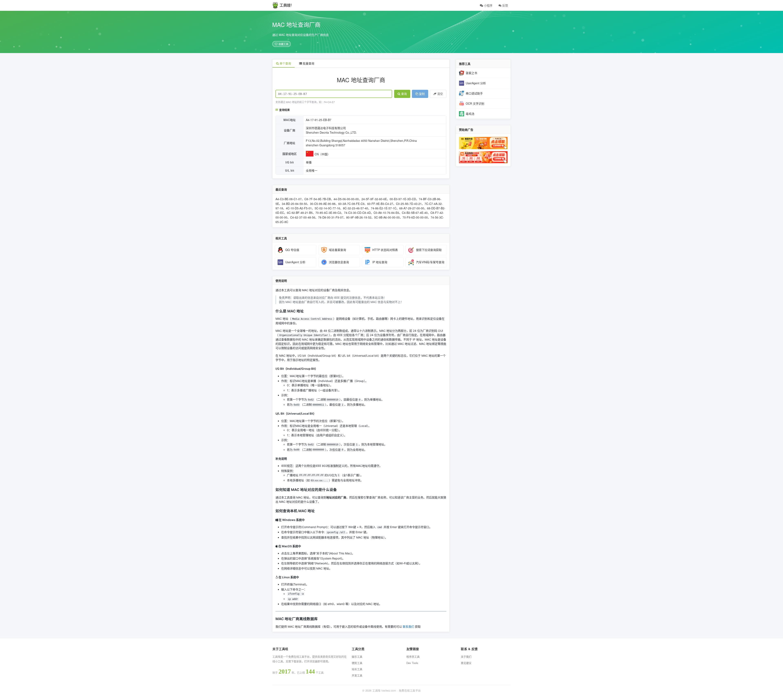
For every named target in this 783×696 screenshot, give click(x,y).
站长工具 (357, 669)
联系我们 (408, 626)
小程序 (487, 5)
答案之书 (471, 73)
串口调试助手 (474, 93)
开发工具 (357, 675)
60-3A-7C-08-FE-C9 (351, 204)
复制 (422, 93)
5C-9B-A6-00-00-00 (387, 217)
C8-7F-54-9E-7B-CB (317, 199)
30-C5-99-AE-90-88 (322, 204)
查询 (404, 93)
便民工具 (357, 663)
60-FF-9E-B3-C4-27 (380, 204)
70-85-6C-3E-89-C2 (328, 213)
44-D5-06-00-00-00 (346, 199)
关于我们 (466, 656)
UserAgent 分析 (476, 83)
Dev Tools (412, 663)
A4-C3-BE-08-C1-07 (288, 199)
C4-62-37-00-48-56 (302, 217)
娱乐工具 (357, 656)
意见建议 (466, 663)
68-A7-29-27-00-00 (411, 208)
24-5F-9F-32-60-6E (374, 199)
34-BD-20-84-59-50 (294, 204)
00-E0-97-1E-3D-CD (403, 199)
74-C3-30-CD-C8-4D (357, 213)
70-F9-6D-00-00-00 (415, 217)
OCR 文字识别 (475, 103)
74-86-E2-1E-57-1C (383, 208)
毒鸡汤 (470, 114)
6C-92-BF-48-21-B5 (300, 213)
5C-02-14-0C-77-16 (327, 208)
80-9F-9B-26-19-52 (358, 217)
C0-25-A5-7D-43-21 (409, 204)
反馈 (504, 5)
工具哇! (286, 5)
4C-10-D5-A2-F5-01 (299, 208)
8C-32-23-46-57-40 (355, 208)
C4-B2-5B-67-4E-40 (415, 213)
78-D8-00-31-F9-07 (330, 217)
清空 (440, 93)
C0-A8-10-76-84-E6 (386, 213)
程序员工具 (413, 656)
